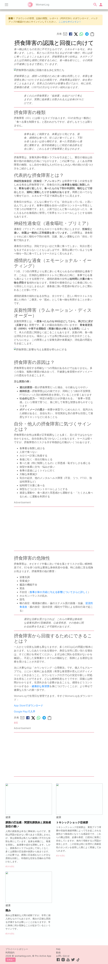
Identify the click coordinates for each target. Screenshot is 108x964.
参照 (16, 722)
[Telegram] (87, 34)
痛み (8, 910)
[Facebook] (70, 34)
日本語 (10, 960)
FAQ (58, 949)
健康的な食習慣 (40, 686)
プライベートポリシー (16, 949)
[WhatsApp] (81, 34)
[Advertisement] (54, 528)
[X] (76, 34)
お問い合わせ (63, 955)
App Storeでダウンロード (28, 705)
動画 (58, 952)
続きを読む (10, 866)
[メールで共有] (65, 34)
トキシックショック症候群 (72, 822)
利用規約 (9, 952)
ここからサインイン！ (70, 21)
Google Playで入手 (24, 711)
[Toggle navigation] (6, 4)
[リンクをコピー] (92, 34)
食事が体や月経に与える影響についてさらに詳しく (59, 592)
